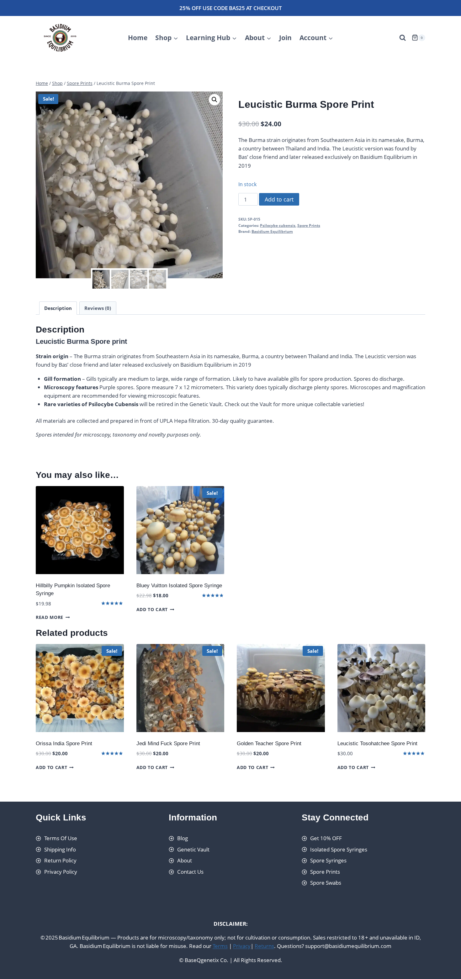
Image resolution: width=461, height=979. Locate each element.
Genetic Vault (193, 849)
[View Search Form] (402, 38)
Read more (49, 617)
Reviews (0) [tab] (97, 308)
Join (285, 37)
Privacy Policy (60, 871)
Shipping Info (60, 849)
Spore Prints (308, 225)
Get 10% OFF (326, 838)
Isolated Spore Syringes (338, 849)
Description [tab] (58, 308)
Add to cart (279, 199)
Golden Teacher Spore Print (269, 743)
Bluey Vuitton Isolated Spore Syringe (179, 586)
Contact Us (190, 871)
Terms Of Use (60, 838)
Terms (220, 946)
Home (137, 37)
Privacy (242, 946)
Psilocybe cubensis (277, 225)
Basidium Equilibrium (272, 231)
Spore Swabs (325, 883)
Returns (264, 946)
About (184, 860)
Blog (182, 838)
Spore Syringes (328, 860)
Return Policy (60, 860)
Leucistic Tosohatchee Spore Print (377, 743)
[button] (214, 99)
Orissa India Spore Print (64, 743)
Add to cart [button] (152, 609)
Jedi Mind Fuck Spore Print (168, 743)
